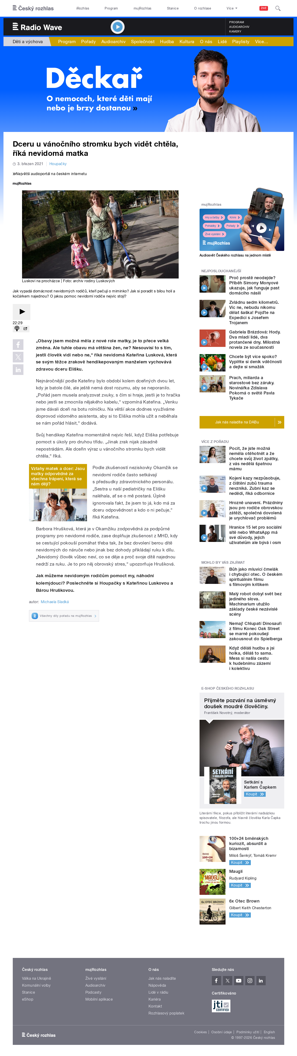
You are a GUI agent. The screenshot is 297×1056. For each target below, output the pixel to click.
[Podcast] (17, 329)
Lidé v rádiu (158, 992)
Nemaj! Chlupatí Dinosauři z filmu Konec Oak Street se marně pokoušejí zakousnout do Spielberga (255, 631)
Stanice (173, 8)
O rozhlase (202, 8)
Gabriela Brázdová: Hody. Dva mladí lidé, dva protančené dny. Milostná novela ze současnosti (255, 340)
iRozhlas (82, 8)
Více (261, 41)
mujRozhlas (143, 8)
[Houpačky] (148, 89)
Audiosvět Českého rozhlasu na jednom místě (235, 255)
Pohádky (210, 225)
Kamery (235, 31)
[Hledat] (278, 8)
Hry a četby (212, 217)
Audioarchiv (239, 27)
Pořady (88, 41)
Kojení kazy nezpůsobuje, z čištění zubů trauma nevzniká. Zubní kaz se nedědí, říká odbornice (255, 486)
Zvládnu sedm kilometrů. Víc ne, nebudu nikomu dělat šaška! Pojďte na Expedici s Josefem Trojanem (254, 312)
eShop (27, 999)
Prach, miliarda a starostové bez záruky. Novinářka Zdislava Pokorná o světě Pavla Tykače (251, 387)
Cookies (200, 1032)
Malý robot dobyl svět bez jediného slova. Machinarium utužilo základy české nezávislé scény (255, 604)
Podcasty (93, 992)
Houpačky (58, 164)
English (269, 1032)
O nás (206, 41)
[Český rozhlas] (33, 8)
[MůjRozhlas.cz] (22, 184)
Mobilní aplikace (99, 999)
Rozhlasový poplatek (166, 1013)
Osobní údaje (221, 1032)
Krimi (233, 217)
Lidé (222, 41)
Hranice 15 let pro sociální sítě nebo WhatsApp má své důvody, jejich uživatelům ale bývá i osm (255, 535)
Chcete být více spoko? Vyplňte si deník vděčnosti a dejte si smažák (255, 361)
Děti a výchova (28, 41)
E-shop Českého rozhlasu (227, 688)
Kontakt (155, 1006)
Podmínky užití (247, 1032)
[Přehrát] (21, 312)
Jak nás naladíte (162, 978)
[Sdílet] (25, 329)
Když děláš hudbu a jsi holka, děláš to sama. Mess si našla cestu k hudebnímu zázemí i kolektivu (251, 658)
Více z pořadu (215, 442)
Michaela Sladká (55, 602)
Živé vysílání (212, 234)
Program (111, 8)
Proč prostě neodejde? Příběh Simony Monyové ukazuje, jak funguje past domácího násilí (254, 285)
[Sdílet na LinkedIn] (18, 369)
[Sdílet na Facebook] (18, 344)
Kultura (187, 41)
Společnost (143, 41)
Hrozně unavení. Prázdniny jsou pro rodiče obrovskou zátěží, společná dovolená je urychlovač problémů (256, 510)
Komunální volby (36, 985)
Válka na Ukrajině (36, 978)
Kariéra (154, 999)
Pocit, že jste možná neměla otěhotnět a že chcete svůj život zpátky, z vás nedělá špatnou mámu (253, 458)
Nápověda (157, 985)
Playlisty (240, 41)
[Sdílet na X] (18, 357)
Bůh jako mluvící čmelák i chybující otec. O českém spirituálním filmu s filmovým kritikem (255, 577)
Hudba (167, 41)
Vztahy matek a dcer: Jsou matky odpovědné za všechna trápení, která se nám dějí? (58, 476)
